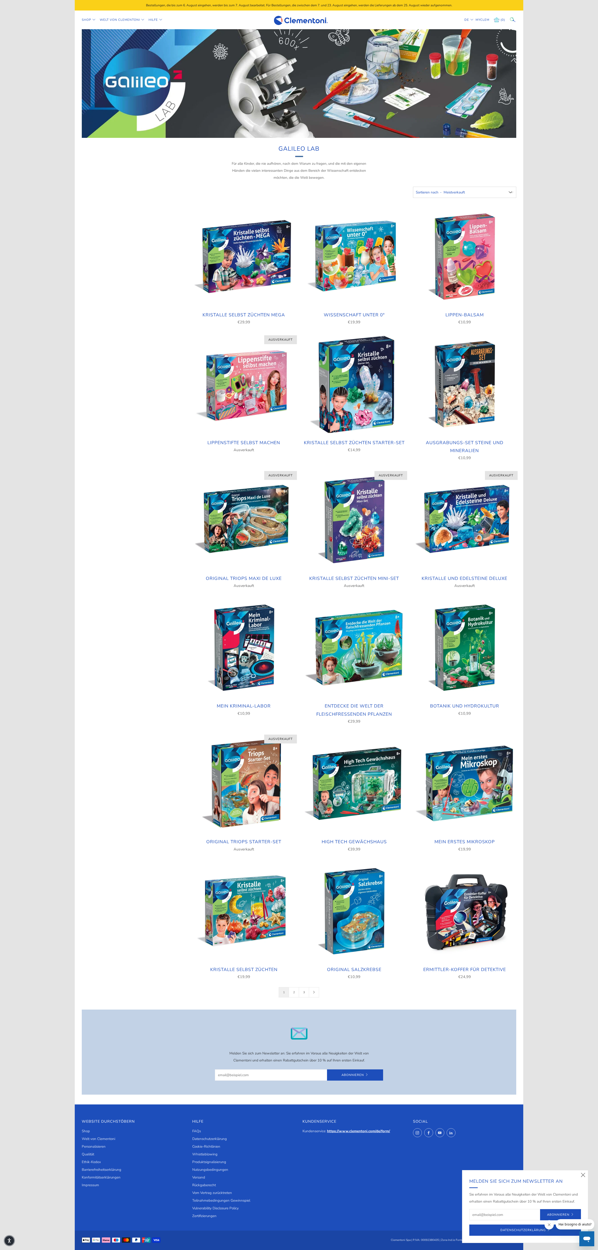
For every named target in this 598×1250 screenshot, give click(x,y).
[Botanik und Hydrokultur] (464, 647)
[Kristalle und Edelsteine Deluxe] (464, 519)
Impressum (90, 1185)
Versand (198, 1177)
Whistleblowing (204, 1154)
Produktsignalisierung (209, 1162)
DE (466, 20)
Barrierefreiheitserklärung (101, 1169)
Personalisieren (94, 1146)
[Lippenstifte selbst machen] (243, 384)
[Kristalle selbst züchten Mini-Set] (354, 519)
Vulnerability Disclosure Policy (215, 1208)
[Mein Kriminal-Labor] (243, 647)
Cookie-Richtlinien (206, 1146)
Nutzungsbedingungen (210, 1169)
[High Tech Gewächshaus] (354, 783)
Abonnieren (353, 1075)
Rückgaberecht (204, 1185)
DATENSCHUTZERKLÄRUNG (523, 1230)
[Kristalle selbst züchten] (243, 911)
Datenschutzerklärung (209, 1138)
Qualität (88, 1154)
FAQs (196, 1131)
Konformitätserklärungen (101, 1177)
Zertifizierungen (204, 1216)
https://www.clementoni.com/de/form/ (358, 1131)
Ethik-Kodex (91, 1162)
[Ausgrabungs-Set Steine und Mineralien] (464, 384)
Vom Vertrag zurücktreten (212, 1192)
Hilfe (153, 20)
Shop (86, 20)
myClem (479, 20)
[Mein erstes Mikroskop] (464, 783)
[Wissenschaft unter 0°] (354, 256)
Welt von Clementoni (120, 20)
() (503, 20)
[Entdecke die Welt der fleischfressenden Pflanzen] (354, 647)
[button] (9, 1240)
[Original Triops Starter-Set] (243, 783)
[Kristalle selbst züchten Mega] (243, 256)
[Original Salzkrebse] (354, 911)
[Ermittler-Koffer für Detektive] (464, 911)
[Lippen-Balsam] (464, 256)
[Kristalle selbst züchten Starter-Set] (354, 384)
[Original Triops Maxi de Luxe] (243, 519)
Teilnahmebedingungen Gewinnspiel (221, 1200)
